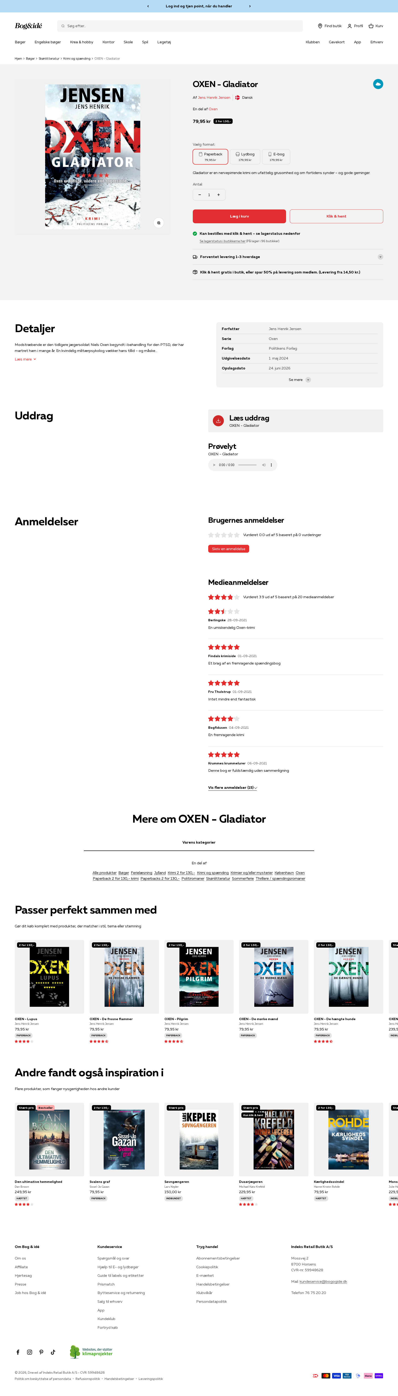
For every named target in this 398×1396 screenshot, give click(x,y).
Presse (20, 1284)
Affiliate (21, 1267)
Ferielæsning (141, 872)
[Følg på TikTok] (53, 1352)
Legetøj (164, 42)
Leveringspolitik (151, 1379)
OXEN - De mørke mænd (258, 1019)
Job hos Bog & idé (30, 1292)
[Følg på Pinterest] (41, 1352)
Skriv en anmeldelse (228, 548)
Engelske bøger (48, 42)
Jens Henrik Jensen (214, 97)
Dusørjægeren (251, 1182)
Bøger (20, 42)
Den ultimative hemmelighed (38, 1182)
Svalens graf (100, 1182)
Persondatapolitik (211, 1301)
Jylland (160, 872)
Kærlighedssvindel (329, 1182)
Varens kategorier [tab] (199, 842)
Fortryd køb (107, 1327)
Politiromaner (192, 878)
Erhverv (376, 42)
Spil (145, 42)
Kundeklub (106, 1318)
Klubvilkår (204, 1292)
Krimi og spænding (77, 58)
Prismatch (106, 1284)
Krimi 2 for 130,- (181, 872)
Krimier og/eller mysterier (252, 872)
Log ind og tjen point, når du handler (199, 6)
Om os (20, 1258)
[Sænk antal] (199, 194)
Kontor (108, 42)
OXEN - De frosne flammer (111, 1019)
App (357, 42)
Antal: (198, 184)
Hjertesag (23, 1275)
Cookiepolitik (207, 1267)
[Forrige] (148, 6)
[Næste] (250, 6)
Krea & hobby (81, 42)
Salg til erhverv (110, 1301)
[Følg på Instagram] (29, 1352)
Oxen (213, 109)
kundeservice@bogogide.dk (323, 1281)
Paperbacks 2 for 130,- (160, 878)
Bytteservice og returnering (121, 1292)
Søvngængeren (176, 1182)
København (284, 872)
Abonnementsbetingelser (218, 1258)
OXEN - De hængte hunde (335, 1019)
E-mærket (205, 1275)
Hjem (18, 58)
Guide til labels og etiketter (120, 1275)
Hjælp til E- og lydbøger (117, 1267)
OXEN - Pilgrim (176, 1019)
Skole (128, 42)
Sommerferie (243, 878)
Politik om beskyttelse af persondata (43, 1379)
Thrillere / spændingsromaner (280, 878)
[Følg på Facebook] (18, 1352)
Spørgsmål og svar (113, 1258)
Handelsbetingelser (212, 1284)
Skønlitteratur (49, 58)
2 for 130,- (223, 121)
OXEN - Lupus (26, 1019)
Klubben (313, 42)
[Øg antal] (218, 194)
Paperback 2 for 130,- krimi (116, 878)
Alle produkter (105, 872)
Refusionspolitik (88, 1379)
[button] (24, 1041)
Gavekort (337, 42)
